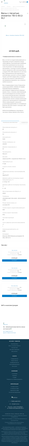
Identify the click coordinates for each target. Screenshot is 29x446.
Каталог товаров (14, 341)
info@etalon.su (15, 403)
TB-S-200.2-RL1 (14, 285)
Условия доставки (14, 388)
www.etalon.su (14, 431)
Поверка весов (14, 358)
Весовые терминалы (14, 349)
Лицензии (14, 375)
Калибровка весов (14, 362)
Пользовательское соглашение (14, 423)
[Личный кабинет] (24, 2)
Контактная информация (14, 392)
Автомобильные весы (14, 364)
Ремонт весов (14, 360)
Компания (14, 370)
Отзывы (14, 377)
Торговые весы (14, 343)
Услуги (14, 356)
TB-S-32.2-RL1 (14, 268)
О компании (14, 373)
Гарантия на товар (14, 390)
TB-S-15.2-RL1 (14, 250)
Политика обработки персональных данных (14, 422)
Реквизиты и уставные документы (14, 379)
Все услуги (14, 366)
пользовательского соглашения (12, 440)
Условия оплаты (14, 386)
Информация (14, 383)
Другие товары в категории (9, 332)
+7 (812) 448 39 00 (15, 401)
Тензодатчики (14, 347)
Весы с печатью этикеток (14, 345)
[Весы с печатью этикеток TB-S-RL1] (14, 35)
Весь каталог (15, 351)
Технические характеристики (10, 122)
